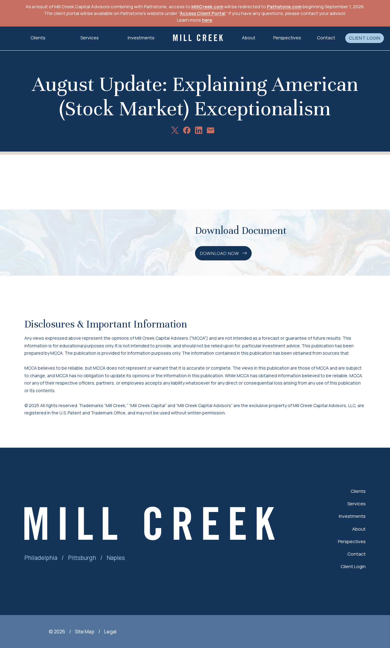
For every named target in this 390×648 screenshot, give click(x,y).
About (359, 529)
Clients (358, 491)
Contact (326, 37)
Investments (141, 37)
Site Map (84, 631)
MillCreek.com (207, 6)
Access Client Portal (202, 13)
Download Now (219, 253)
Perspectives (287, 37)
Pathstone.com (284, 6)
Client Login (365, 38)
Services (356, 503)
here (207, 20)
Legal (110, 631)
